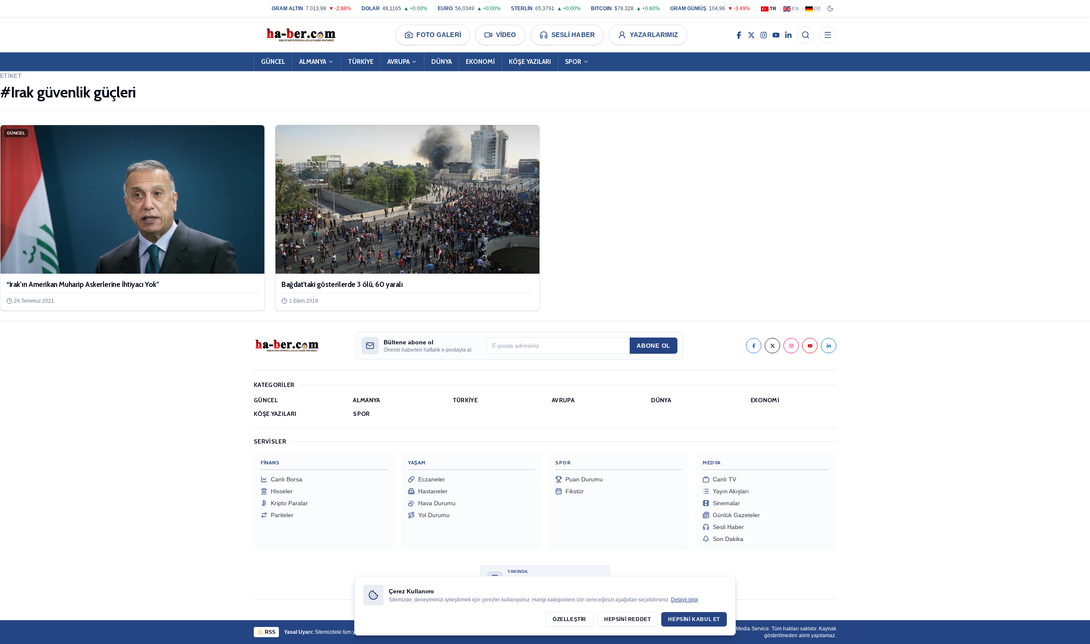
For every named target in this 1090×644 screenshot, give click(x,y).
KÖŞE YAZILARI (530, 62)
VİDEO (506, 34)
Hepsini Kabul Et (694, 619)
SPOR (573, 62)
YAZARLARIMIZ (654, 34)
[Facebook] (739, 35)
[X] (751, 35)
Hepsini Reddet (627, 619)
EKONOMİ (480, 62)
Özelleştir (569, 619)
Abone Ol (654, 345)
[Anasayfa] (300, 35)
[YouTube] (776, 35)
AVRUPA (398, 62)
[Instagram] (763, 35)
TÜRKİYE (360, 62)
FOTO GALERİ (438, 34)
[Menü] (827, 34)
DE (817, 8)
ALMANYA (312, 62)
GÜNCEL (273, 62)
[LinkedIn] (788, 35)
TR (773, 8)
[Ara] (805, 34)
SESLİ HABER (573, 34)
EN (795, 8)
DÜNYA (441, 62)
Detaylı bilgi (684, 600)
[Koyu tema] (830, 8)
